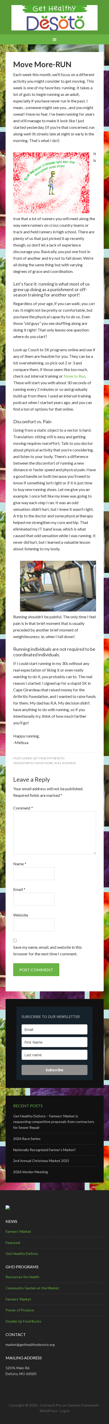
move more (44, 763)
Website (20, 914)
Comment (23, 807)
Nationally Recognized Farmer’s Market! (44, 1150)
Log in (64, 1411)
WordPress (49, 1411)
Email (19, 889)
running (69, 763)
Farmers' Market (18, 1231)
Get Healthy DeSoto (49, 758)
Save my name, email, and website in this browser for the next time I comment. (47, 950)
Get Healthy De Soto (55, 17)
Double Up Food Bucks (23, 1321)
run (58, 763)
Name (19, 863)
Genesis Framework (83, 1405)
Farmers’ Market (18, 1299)
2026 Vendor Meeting (30, 1172)
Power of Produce (20, 1310)
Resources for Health (22, 1277)
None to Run (74, 376)
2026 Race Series (27, 1138)
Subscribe (54, 1069)
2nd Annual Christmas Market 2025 (41, 1160)
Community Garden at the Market (32, 1288)
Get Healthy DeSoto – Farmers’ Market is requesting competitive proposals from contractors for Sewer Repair (53, 1122)
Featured (13, 1242)
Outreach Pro (51, 1405)
